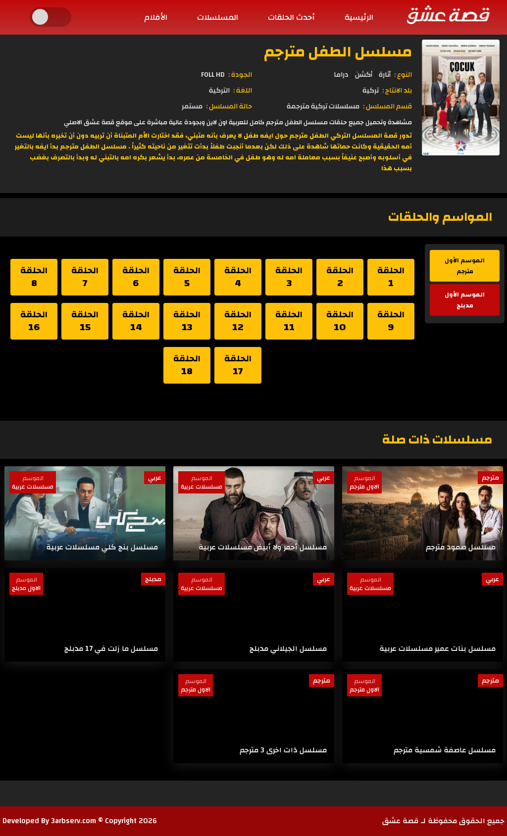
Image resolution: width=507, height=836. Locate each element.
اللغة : (242, 90)
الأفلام (155, 17)
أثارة (385, 74)
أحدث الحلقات (291, 17)
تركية (370, 90)
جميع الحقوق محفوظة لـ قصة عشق (443, 821)
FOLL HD (213, 74)
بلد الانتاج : (397, 90)
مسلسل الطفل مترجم (338, 51)
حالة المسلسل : (229, 106)
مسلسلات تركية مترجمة (323, 106)
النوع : (403, 74)
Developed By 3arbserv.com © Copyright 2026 (79, 821)
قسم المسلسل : (387, 106)
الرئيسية (359, 17)
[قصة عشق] (447, 14)
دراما (341, 74)
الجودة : (240, 74)
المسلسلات (217, 17)
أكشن (363, 74)
